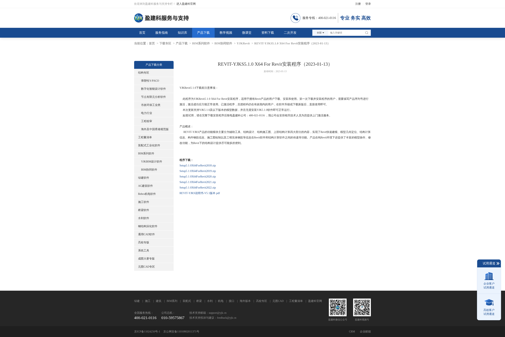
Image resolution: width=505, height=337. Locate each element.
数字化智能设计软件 (153, 88)
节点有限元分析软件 (153, 96)
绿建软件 (143, 177)
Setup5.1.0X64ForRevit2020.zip (198, 176)
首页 (152, 43)
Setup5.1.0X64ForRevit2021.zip (198, 182)
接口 (231, 301)
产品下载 (182, 43)
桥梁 (199, 301)
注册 (358, 3)
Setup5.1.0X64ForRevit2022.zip (198, 187)
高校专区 (261, 301)
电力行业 (146, 113)
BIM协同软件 (223, 43)
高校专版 (143, 242)
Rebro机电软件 (147, 193)
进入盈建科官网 (186, 3)
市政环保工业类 (150, 105)
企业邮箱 (365, 331)
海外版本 (245, 301)
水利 (210, 301)
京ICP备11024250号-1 (147, 331)
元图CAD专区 (146, 266)
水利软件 (143, 218)
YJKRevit (243, 43)
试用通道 (489, 263)
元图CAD (278, 301)
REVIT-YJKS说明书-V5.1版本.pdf (200, 193)
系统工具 (143, 250)
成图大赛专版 (146, 258)
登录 (368, 3)
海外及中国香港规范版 (155, 129)
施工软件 (143, 202)
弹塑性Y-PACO (150, 80)
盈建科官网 (315, 301)
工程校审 (146, 121)
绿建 (137, 301)
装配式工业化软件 (149, 145)
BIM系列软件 (201, 43)
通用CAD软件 (146, 234)
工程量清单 (145, 137)
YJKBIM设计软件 (151, 161)
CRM (352, 331)
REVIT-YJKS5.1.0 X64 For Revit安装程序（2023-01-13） (292, 43)
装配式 (187, 301)
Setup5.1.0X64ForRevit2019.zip (198, 171)
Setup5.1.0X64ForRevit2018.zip (198, 165)
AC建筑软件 (145, 185)
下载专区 (165, 43)
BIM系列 (172, 301)
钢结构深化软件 (147, 226)
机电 (221, 301)
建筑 (158, 301)
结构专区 (143, 72)
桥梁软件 (143, 210)
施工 (148, 301)
